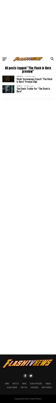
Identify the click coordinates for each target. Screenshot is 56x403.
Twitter (23, 387)
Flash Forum (12, 387)
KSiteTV (16, 383)
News (24, 383)
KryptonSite (47, 387)
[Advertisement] (28, 27)
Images (48, 383)
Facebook (34, 387)
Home (7, 383)
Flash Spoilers (36, 383)
